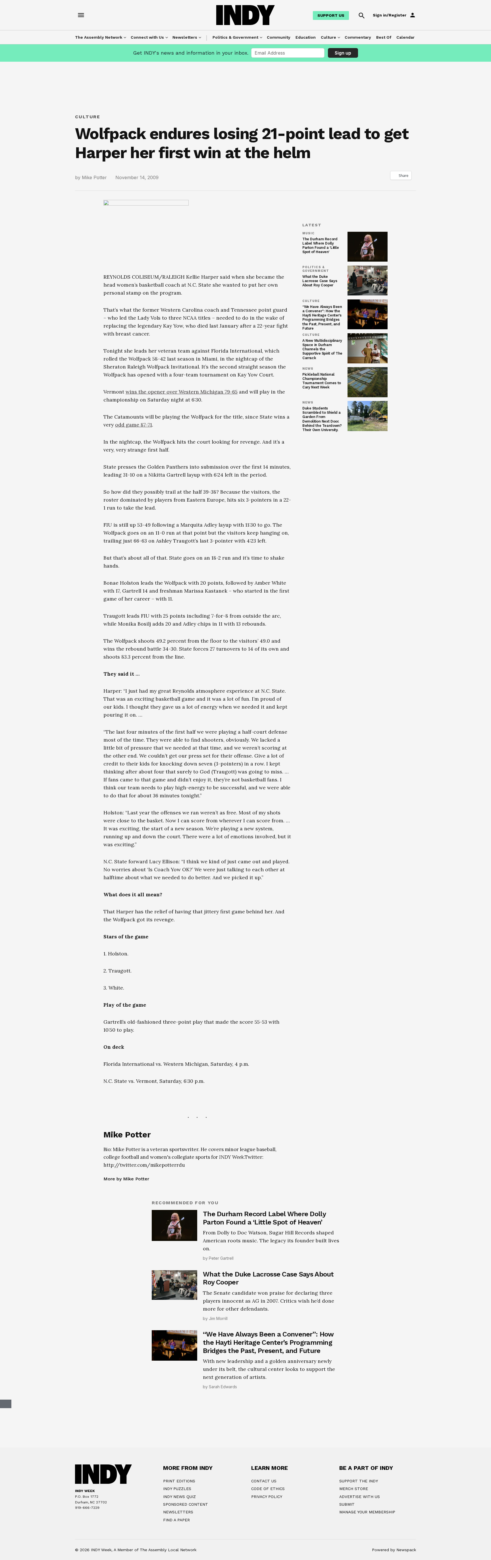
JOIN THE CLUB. (274, 1550)
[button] (197, 423)
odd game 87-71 (133, 507)
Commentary (358, 37)
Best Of (383, 37)
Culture (328, 37)
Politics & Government (235, 37)
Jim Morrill (218, 1400)
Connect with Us (147, 37)
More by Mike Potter (126, 1261)
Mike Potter (94, 177)
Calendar (405, 37)
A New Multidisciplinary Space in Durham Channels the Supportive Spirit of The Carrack (322, 349)
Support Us (330, 15)
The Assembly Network (98, 37)
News (307, 369)
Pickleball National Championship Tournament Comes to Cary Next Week (321, 380)
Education (306, 37)
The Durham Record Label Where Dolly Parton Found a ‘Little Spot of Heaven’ (320, 245)
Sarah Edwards (223, 1468)
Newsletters (184, 37)
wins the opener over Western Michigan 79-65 (182, 474)
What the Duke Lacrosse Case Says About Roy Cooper (319, 280)
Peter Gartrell (221, 1340)
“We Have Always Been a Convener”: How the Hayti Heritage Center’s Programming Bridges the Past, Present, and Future (322, 317)
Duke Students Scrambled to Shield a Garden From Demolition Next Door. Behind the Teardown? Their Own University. (322, 419)
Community (278, 37)
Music (308, 233)
